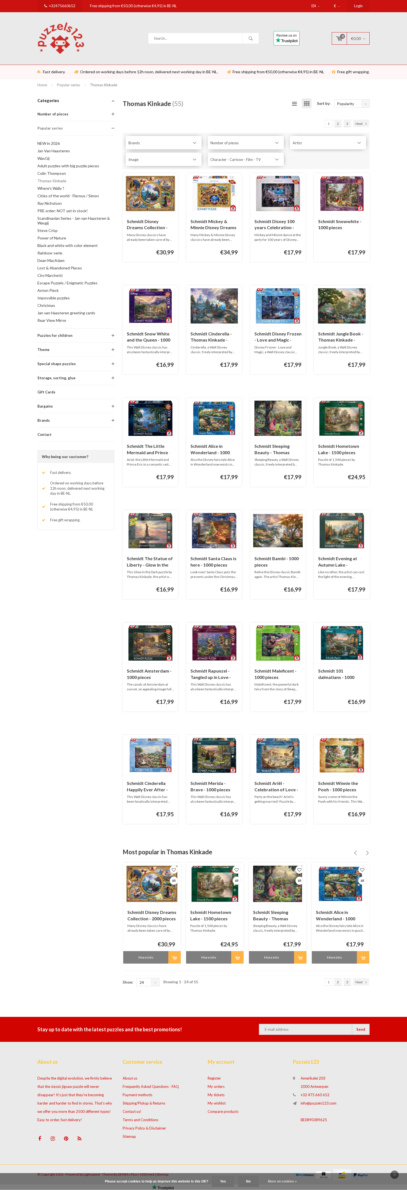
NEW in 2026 (48, 143)
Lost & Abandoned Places (59, 268)
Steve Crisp (47, 230)
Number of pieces (52, 114)
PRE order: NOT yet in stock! (62, 210)
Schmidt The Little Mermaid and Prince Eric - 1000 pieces (147, 449)
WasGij (43, 158)
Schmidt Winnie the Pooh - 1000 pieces (338, 786)
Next (359, 124)
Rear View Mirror (51, 320)
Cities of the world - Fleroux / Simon (68, 195)
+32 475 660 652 (315, 1095)
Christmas (46, 305)
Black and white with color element (67, 245)
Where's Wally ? (50, 188)
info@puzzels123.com (318, 1103)
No (248, 1181)
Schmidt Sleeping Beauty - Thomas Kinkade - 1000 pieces (276, 449)
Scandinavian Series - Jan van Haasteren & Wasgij (73, 220)
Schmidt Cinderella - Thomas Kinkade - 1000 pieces (211, 337)
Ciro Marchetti (50, 275)
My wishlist (217, 1103)
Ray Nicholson (49, 203)
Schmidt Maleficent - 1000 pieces (275, 674)
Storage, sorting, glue (56, 378)
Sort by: (324, 103)
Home (42, 85)
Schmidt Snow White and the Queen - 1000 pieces (148, 337)
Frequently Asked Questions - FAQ (151, 1086)
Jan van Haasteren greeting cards (66, 312)
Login (358, 6)
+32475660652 (62, 6)
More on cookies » (282, 1181)
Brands (43, 420)
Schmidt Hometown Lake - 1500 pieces (338, 449)
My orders (216, 1086)
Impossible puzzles (53, 297)
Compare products (223, 1111)
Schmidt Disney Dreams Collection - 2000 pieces (147, 225)
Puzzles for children (55, 335)
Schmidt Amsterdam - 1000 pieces (149, 674)
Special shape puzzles (56, 364)
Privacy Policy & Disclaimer (144, 1128)
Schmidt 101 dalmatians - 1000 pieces (336, 674)
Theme (43, 349)
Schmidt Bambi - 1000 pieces (276, 561)
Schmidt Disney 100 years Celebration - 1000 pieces (274, 225)
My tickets (216, 1095)
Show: (128, 982)
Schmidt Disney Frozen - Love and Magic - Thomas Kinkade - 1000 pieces (278, 337)
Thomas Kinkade (103, 85)
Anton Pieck (48, 290)
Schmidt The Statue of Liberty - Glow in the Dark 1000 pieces (150, 562)
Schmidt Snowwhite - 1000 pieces (339, 224)
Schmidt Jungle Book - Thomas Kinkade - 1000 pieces (340, 337)
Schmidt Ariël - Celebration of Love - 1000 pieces (276, 786)
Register (214, 1078)
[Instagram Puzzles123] (53, 1138)
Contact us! (132, 1111)
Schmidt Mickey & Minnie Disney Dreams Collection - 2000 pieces (213, 225)
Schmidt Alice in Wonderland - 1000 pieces (210, 449)
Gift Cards (46, 392)
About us (130, 1078)
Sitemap (129, 1136)
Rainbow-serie (49, 253)
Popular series (68, 85)
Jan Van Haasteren (53, 150)
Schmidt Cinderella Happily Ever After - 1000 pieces (147, 786)
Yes (223, 1181)
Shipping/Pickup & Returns (144, 1103)
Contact (44, 434)
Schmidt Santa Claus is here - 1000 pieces (213, 561)
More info (145, 957)
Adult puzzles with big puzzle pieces (68, 165)
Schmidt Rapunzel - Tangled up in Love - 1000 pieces (210, 674)
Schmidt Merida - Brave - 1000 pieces (210, 786)
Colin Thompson (51, 173)
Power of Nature (51, 238)
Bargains (45, 406)
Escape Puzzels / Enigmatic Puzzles (67, 283)
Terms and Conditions (140, 1120)
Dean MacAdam (51, 260)
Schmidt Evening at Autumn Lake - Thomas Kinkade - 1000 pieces (337, 562)
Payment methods (137, 1095)
